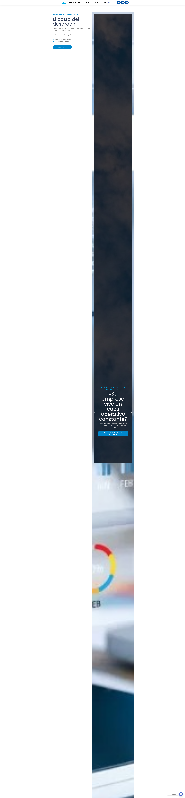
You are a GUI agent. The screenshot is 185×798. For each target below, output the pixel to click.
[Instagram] (119, 2)
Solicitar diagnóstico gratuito (113, 434)
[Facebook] (123, 2)
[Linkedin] (127, 2)
